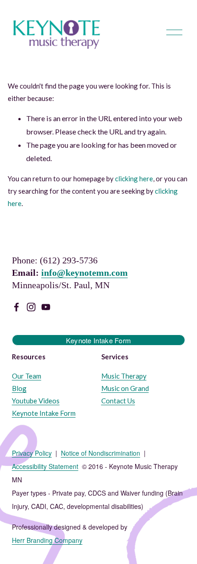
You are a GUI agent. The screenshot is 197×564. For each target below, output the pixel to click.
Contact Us (118, 400)
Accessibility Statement (45, 466)
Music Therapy (124, 376)
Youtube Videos (36, 400)
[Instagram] (31, 307)
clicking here (134, 178)
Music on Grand (125, 388)
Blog (19, 388)
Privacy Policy (32, 453)
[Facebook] (16, 307)
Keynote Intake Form (98, 340)
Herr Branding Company (47, 540)
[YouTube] (45, 307)
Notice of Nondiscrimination (100, 453)
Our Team (26, 376)
